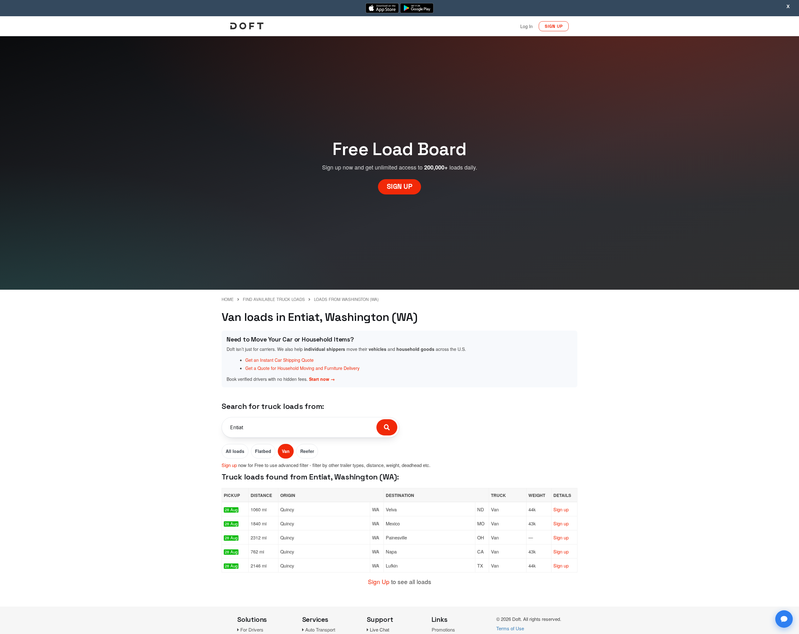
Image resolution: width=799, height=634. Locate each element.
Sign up (229, 465)
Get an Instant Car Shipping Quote (279, 360)
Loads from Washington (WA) (346, 299)
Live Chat (379, 629)
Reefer (307, 451)
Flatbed (263, 451)
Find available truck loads (274, 299)
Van (286, 451)
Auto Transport (320, 629)
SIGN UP (554, 26)
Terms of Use (510, 628)
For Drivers (251, 629)
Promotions (443, 629)
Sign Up (379, 581)
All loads (235, 451)
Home (228, 299)
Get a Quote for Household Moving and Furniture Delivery (302, 368)
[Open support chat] (784, 619)
